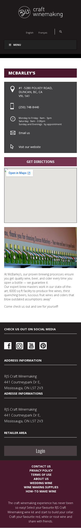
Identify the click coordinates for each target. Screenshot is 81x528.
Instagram (19, 345)
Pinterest (43, 345)
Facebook (7, 345)
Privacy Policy (41, 470)
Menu (17, 45)
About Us (41, 479)
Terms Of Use (41, 475)
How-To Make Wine (41, 491)
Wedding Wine (41, 483)
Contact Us (41, 466)
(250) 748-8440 (29, 107)
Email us (24, 133)
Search (58, 32)
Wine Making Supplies (41, 487)
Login (40, 450)
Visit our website (30, 147)
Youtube (31, 345)
